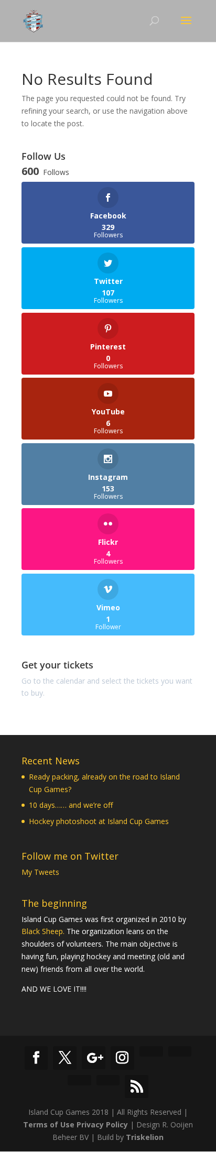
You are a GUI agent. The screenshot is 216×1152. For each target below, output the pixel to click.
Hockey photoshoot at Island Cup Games (99, 821)
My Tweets (40, 872)
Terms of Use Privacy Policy (75, 1124)
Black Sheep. (42, 931)
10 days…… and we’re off (71, 805)
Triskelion (145, 1137)
